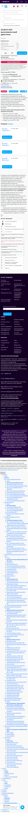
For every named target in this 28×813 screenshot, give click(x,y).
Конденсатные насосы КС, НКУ (15, 657)
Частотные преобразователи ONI (16, 500)
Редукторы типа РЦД (12, 759)
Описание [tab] (4, 91)
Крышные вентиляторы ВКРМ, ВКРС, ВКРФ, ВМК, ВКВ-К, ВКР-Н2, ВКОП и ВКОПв (16, 616)
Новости (16, 342)
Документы (16, 322)
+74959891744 (5, 1)
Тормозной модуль (12, 571)
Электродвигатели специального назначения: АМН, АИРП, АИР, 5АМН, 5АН (11, 252)
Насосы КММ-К (10, 736)
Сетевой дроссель (11, 569)
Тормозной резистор (12, 572)
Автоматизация (8, 224)
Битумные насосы (11, 641)
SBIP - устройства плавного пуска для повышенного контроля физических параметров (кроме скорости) (17, 533)
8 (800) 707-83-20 (10, 411)
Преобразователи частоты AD (15, 484)
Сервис (4, 768)
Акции (15, 340)
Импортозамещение (7, 793)
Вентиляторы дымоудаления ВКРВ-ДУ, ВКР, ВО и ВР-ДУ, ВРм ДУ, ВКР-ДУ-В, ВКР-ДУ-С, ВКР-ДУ (17, 624)
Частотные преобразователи (11, 221)
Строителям (17, 324)
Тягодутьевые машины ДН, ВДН (15, 634)
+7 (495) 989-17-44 (10, 408)
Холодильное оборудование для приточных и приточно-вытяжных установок (16, 709)
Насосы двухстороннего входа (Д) (16, 665)
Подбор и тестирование (10, 777)
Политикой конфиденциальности (9, 469)
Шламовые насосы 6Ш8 (13, 693)
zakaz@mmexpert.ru (7, 86)
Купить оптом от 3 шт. (14, 62)
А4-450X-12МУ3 (14, 128)
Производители (4, 347)
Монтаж (3, 324)
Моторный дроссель (12, 564)
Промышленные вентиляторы (11, 257)
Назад (6, 476)
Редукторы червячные (13, 767)
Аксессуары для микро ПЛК (14, 507)
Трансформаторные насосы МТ (15, 687)
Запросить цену (22, 53)
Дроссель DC (10, 562)
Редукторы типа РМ (12, 757)
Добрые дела (17, 345)
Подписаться (7, 314)
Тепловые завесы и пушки (14, 633)
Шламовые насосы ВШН (13, 695)
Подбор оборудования (6, 326)
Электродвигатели (8, 231)
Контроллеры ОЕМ (12, 512)
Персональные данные (9, 454)
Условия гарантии (9, 773)
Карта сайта (4, 349)
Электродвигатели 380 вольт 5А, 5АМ (8, 255)
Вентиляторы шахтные (13, 628)
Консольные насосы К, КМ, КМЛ (15, 659)
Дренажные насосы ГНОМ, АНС (15, 656)
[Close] (25, 2)
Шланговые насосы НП (13, 696)
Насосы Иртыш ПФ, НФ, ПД (14, 667)
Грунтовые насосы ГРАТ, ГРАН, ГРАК (16, 651)
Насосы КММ (10, 732)
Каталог (4, 474)
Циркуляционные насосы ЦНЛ (15, 692)
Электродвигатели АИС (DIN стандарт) (8, 249)
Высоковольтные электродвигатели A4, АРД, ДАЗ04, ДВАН (11, 241)
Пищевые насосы (11, 680)
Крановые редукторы (12, 742)
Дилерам (4, 795)
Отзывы (2, 345)
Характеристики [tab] (13, 91)
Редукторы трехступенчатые (14, 760)
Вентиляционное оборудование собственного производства (11, 263)
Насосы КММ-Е (10, 734)
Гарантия (3, 319)
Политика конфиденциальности (17, 452)
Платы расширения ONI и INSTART (16, 566)
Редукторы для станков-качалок (15, 747)
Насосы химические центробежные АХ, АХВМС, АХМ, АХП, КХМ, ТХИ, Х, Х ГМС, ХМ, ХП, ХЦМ (17, 670)
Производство (4, 340)
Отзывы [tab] (23, 91)
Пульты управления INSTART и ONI (16, 567)
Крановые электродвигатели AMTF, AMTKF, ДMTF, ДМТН (12, 244)
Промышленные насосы (10, 260)
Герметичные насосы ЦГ (13, 649)
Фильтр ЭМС (10, 574)
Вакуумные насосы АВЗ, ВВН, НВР (15, 643)
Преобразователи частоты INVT (15, 492)
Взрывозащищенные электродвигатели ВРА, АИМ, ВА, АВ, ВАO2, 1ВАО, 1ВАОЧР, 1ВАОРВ (12, 238)
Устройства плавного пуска (10, 226)
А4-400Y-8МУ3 (14, 158)
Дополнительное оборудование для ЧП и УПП (14, 229)
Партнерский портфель (10, 803)
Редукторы (7, 268)
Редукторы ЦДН (11, 762)
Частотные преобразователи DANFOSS (17, 495)
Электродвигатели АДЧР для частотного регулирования (9, 247)
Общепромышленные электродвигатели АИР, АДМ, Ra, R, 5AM (12, 235)
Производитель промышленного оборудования (18, 351)
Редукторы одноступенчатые (14, 755)
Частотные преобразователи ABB (16, 494)
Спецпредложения (5, 342)
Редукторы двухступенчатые (14, 745)
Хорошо (3, 472)
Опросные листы (18, 326)
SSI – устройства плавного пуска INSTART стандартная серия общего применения (16, 544)
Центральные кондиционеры (14, 706)
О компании (7, 785)
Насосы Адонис (11, 664)
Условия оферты (18, 347)
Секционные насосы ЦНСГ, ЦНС (15, 685)
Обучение (7, 799)
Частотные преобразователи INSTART (17, 486)
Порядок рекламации (19, 319)
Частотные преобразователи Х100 (16, 491)
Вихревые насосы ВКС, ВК (13, 647)
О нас (3, 780)
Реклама (6, 801)
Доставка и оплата (5, 322)
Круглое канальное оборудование (16, 716)
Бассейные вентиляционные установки (17, 724)
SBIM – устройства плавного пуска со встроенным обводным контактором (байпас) (17, 528)
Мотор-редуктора (11, 744)
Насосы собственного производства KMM (13, 265)
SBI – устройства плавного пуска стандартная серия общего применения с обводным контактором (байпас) (17, 523)
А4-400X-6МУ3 (14, 143)
